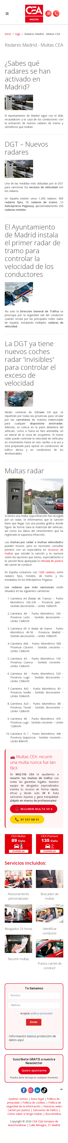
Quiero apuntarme (34, 1070)
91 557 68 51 (27, 819)
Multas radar (24, 470)
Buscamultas (53, 1114)
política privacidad (41, 1013)
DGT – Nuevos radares (26, 148)
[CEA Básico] (18, 844)
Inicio (8, 34)
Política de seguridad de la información (33, 1104)
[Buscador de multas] (49, 885)
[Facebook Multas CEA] (24, 1090)
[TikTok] (44, 1090)
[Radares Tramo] (34, 294)
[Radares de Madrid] (34, 102)
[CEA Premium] (49, 844)
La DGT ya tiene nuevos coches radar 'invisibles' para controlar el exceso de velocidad (30, 363)
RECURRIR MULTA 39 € (33, 809)
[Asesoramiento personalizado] (18, 885)
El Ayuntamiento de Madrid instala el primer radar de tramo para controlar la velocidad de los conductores (32, 250)
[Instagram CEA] (31, 1090)
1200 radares (46, 572)
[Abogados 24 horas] (18, 917)
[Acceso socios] (48, 13)
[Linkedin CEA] (37, 1090)
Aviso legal (37, 1099)
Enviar (33, 1022)
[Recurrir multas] (18, 948)
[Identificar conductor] (49, 919)
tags (17, 34)
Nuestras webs (52, 1106)
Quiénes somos (18, 1099)
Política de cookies (33, 1102)
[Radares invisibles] (34, 399)
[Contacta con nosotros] (56, 13)
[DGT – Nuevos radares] (34, 169)
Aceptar (36, 1013)
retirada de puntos (52, 561)
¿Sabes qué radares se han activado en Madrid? (28, 75)
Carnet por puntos (19, 1110)
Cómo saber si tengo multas (25, 1114)
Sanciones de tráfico (45, 1110)
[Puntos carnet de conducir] (49, 954)
